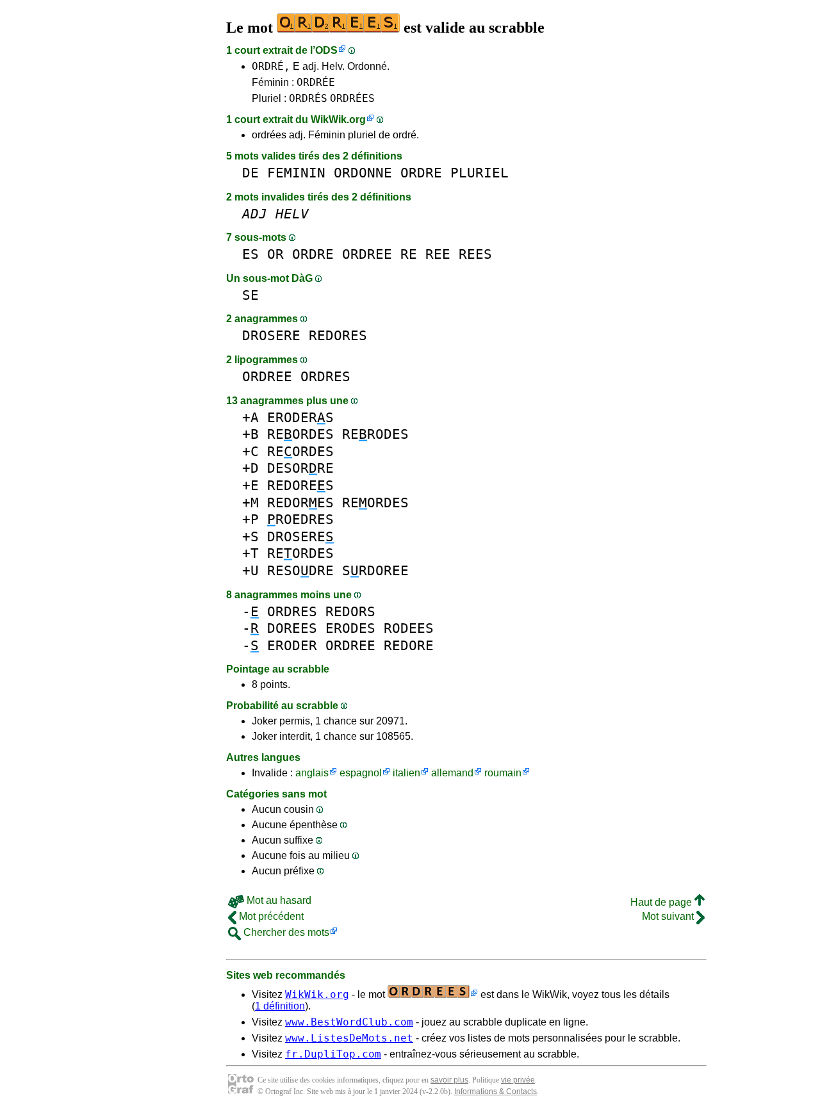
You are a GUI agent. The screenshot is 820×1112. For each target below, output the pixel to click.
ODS (326, 50)
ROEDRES (300, 519)
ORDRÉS (308, 98)
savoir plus (449, 1079)
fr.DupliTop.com (333, 1054)
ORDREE (367, 254)
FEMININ (296, 173)
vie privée (518, 1079)
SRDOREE (375, 570)
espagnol (361, 772)
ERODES (350, 628)
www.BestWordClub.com (349, 1022)
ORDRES (325, 376)
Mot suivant (669, 916)
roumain (502, 772)
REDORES (338, 335)
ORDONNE (363, 173)
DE (250, 173)
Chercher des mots (285, 932)
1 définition (280, 1006)
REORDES (300, 434)
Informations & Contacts (495, 1091)
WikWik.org (338, 119)
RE (408, 254)
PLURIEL (479, 173)
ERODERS (300, 417)
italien (406, 772)
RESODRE (300, 570)
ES (250, 254)
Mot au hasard (277, 900)
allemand (452, 772)
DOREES (292, 628)
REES (475, 254)
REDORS (350, 611)
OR (275, 254)
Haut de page (662, 902)
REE (437, 254)
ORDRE (421, 173)
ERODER (292, 645)
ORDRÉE (316, 82)
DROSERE (271, 335)
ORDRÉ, (271, 66)
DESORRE (300, 468)
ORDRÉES (352, 98)
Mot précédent (270, 916)
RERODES (375, 434)
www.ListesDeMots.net (349, 1038)
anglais (312, 772)
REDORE (409, 645)
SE (250, 295)
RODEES (409, 628)
